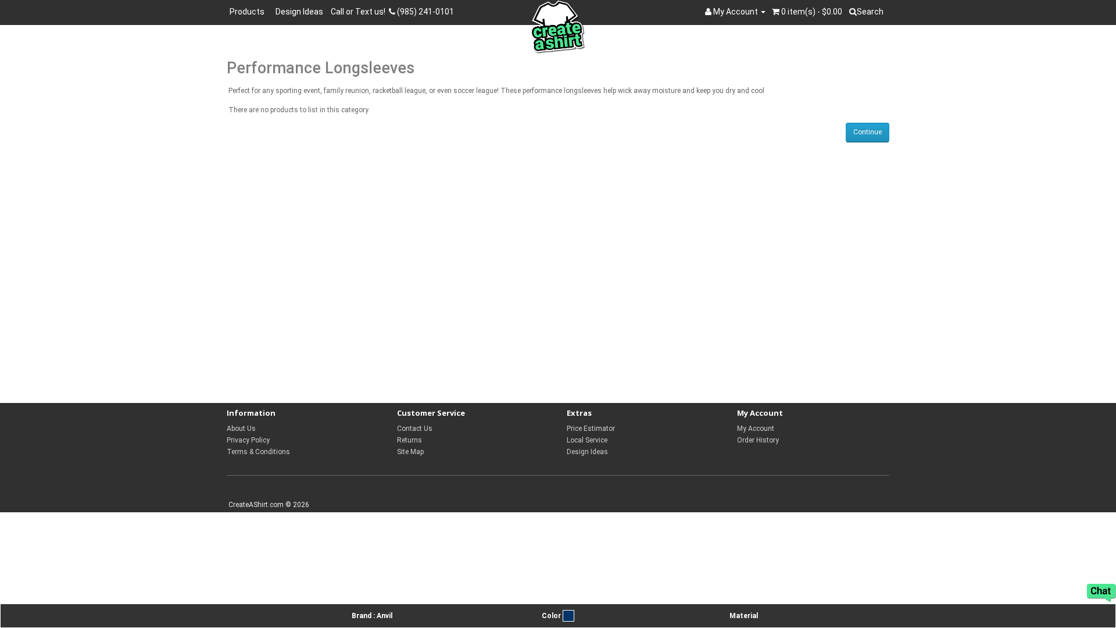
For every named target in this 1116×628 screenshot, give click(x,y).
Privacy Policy (248, 440)
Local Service (587, 440)
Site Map (410, 452)
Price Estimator (591, 428)
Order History (758, 440)
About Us (241, 428)
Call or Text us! (360, 11)
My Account (755, 428)
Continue (867, 132)
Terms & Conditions (258, 452)
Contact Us (414, 428)
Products (249, 11)
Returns (409, 440)
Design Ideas (299, 11)
